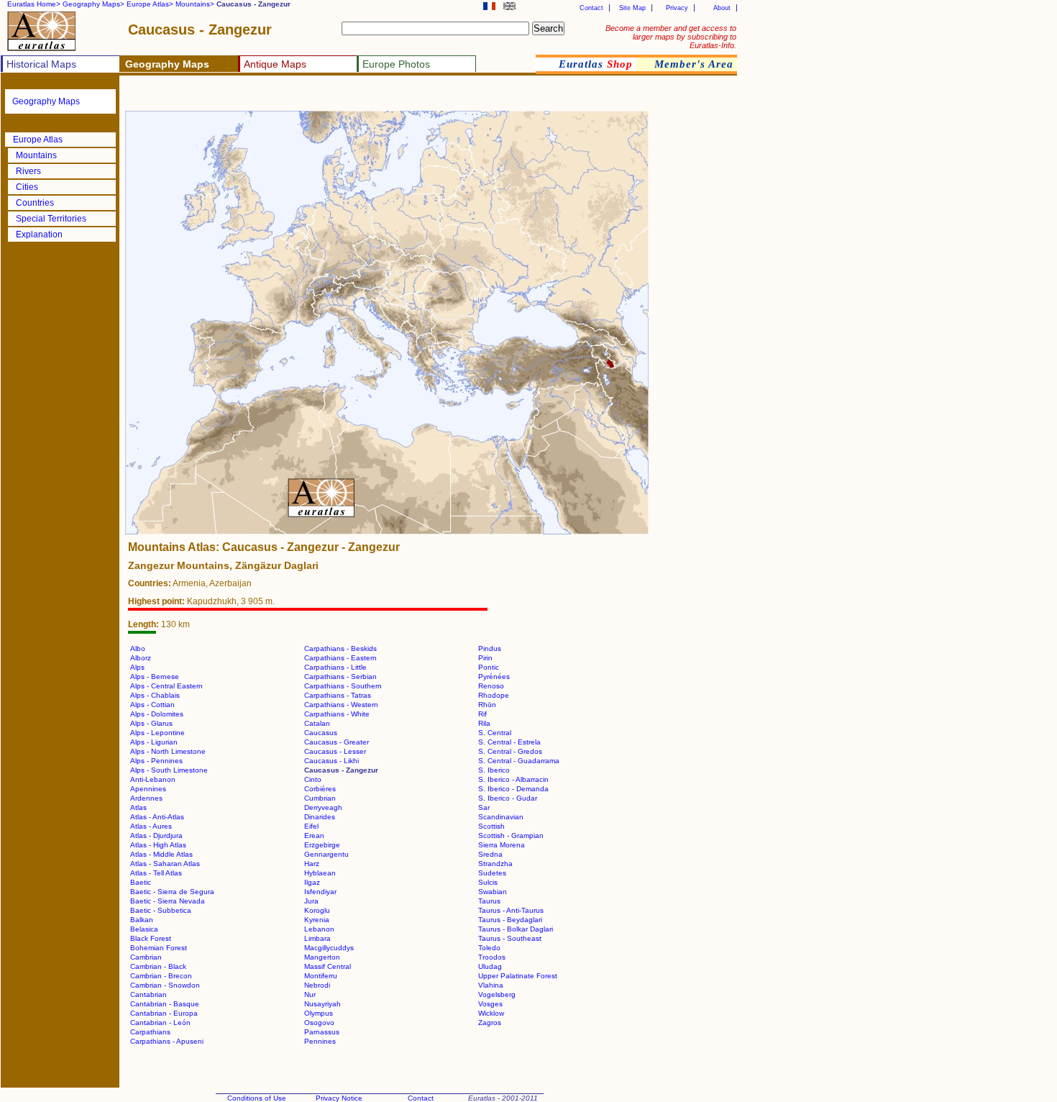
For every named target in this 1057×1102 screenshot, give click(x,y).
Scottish (491, 826)
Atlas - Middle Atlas (161, 854)
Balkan (141, 920)
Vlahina (490, 985)
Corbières (320, 789)
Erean (314, 835)
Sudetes (492, 873)
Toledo (489, 948)
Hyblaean (320, 873)
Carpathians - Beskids (340, 648)
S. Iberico (494, 770)
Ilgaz (312, 882)
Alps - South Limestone (169, 770)
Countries (35, 203)
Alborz (140, 658)
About (722, 8)
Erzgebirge (322, 845)
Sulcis (488, 882)
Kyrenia (316, 920)
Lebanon (319, 929)
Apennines (148, 789)
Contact (591, 8)
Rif (482, 714)
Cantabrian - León (160, 1022)
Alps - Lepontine (157, 733)
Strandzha (495, 864)
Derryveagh (323, 807)
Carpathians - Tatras (337, 695)
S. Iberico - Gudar (507, 798)
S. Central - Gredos (510, 751)
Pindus (489, 648)
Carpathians (150, 1032)
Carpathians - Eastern (340, 658)
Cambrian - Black (158, 966)
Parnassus (321, 1032)
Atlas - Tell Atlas (156, 873)
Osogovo (319, 1022)
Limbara (317, 938)
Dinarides (319, 817)
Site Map (632, 8)
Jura (311, 901)
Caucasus (320, 733)
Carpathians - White (337, 714)
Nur (310, 994)
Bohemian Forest (158, 948)
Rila (484, 723)
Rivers (28, 171)
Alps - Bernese (154, 676)
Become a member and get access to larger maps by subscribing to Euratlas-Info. (670, 37)
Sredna (490, 854)
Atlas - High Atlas (158, 845)
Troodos (491, 957)
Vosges (490, 1004)
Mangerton (322, 957)
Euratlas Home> (33, 4)
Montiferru (320, 976)
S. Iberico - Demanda (513, 789)
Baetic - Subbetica (160, 910)
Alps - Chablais (155, 695)
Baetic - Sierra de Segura (172, 892)
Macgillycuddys (329, 948)
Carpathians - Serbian (340, 676)
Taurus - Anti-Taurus (511, 910)
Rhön (487, 705)
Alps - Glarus (151, 723)
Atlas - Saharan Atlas (165, 864)
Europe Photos (396, 64)
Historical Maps (41, 64)
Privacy (677, 8)
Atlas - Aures (151, 826)
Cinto (312, 779)
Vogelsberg (497, 994)
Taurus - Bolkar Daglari (515, 929)
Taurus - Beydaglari (510, 920)
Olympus (318, 1013)
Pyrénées (494, 676)
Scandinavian (500, 817)
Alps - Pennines (156, 761)
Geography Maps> (93, 4)
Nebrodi (317, 985)
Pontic (488, 667)
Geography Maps (46, 101)
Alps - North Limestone (168, 751)
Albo (137, 648)
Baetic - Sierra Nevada (167, 901)
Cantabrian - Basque (164, 1004)
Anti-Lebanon (152, 779)
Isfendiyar (320, 892)
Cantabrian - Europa (164, 1013)
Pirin (485, 658)
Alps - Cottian (152, 705)
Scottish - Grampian (511, 835)
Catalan (317, 723)
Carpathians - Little (335, 667)
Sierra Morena (501, 845)
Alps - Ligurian (154, 742)
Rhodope (493, 695)
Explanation (39, 234)
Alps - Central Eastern (166, 686)
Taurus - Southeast (509, 938)
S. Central (494, 733)
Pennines (320, 1041)
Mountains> (194, 4)
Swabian (492, 892)
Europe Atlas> (150, 4)
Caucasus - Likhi (331, 761)
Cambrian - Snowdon (165, 985)
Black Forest (150, 938)
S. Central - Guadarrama (518, 761)
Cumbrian (320, 798)
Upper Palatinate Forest (517, 976)
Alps (137, 667)
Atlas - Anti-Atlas (157, 817)
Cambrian (146, 957)
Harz (311, 864)
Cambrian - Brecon (161, 976)
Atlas (138, 807)
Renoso (491, 686)
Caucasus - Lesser (335, 751)
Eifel (311, 826)
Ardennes (146, 798)
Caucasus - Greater (336, 742)
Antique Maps (275, 64)
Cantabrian (148, 994)
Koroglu (317, 910)
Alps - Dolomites (156, 714)
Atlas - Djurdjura (156, 835)
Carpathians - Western (341, 705)
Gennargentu (326, 854)
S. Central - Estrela (509, 742)
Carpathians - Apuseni (166, 1041)
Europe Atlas (38, 140)
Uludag (490, 966)
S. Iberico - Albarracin (513, 779)
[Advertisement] (296, 97)
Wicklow (491, 1013)
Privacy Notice (339, 1098)
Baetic (140, 882)
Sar (484, 807)
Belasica (144, 929)
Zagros (489, 1022)
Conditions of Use (256, 1098)
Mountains (36, 155)
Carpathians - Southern (343, 686)
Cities (27, 187)
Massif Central (327, 966)
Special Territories (51, 219)
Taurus (489, 901)
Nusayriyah (322, 1004)
